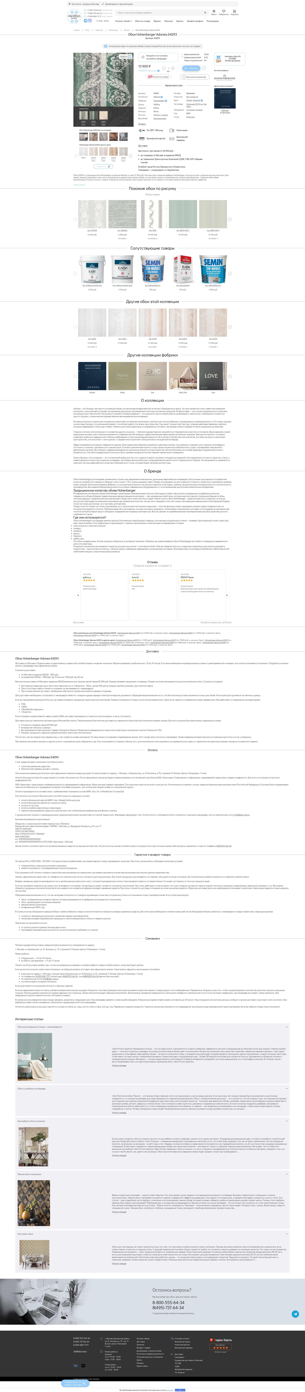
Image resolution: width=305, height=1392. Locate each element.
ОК (180, 1390)
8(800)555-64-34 (91, 976)
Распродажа (213, 21)
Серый (189, 100)
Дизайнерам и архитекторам (149, 1350)
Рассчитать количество (196, 77)
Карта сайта (142, 1366)
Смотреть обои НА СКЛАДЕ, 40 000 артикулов (233, 58)
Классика (190, 117)
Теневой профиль (195, 21)
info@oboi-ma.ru (242, 814)
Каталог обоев (122, 21)
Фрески (157, 21)
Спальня (199, 110)
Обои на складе (142, 21)
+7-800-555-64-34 (94, 13)
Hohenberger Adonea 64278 (110, 642)
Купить (194, 68)
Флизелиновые (160, 118)
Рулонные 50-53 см (194, 104)
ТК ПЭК (178, 1363)
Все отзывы (78, 622)
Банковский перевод (183, 1347)
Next (130, 156)
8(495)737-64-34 (223, 846)
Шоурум (140, 1363)
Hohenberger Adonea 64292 (180, 633)
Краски (179, 21)
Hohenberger (159, 100)
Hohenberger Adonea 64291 (128, 633)
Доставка (141, 1341)
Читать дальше (119, 1065)
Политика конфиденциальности (150, 1353)
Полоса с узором (161, 115)
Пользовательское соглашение (150, 1357)
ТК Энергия (180, 1372)
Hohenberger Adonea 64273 (127, 640)
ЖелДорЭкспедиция (183, 1369)
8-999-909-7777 (43, 976)
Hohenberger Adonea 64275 (164, 640)
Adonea (157, 96)
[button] (103, 166)
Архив (139, 1360)
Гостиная (190, 110)
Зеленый (196, 100)
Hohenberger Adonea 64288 (162, 642)
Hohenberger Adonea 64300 (133, 644)
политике (170, 1390)
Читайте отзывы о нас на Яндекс (216, 622)
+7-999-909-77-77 (94, 16)
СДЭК (177, 1366)
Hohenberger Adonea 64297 (84, 635)
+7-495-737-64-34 (94, 10)
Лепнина (168, 21)
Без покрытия (192, 96)
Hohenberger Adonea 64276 (216, 640)
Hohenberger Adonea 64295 (95, 644)
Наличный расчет (182, 1344)
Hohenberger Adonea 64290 (214, 642)
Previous (76, 156)
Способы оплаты (182, 1338)
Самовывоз (179, 1357)
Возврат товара (143, 1347)
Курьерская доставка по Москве (188, 1360)
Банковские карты (182, 1341)
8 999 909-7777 (81, 1344)
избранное (204, 68)
